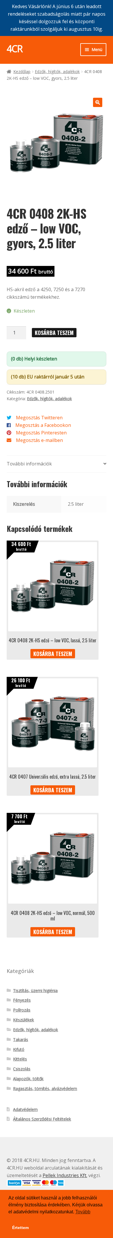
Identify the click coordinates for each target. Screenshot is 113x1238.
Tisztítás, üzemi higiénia (35, 990)
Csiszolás (21, 1069)
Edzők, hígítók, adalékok (57, 71)
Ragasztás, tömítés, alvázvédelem (45, 1088)
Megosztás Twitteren (39, 417)
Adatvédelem (25, 1109)
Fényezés (22, 1000)
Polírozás (21, 1010)
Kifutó (18, 1049)
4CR (15, 48)
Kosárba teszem (54, 332)
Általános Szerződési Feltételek (42, 1119)
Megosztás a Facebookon (43, 425)
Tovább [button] (82, 1211)
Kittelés (20, 1059)
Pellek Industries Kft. (65, 1175)
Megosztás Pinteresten (41, 432)
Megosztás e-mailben (39, 440)
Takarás (20, 1039)
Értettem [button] (20, 1227)
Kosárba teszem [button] (52, 653)
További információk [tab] (29, 464)
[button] (97, 102)
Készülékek (23, 1020)
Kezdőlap (21, 71)
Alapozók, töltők (28, 1078)
